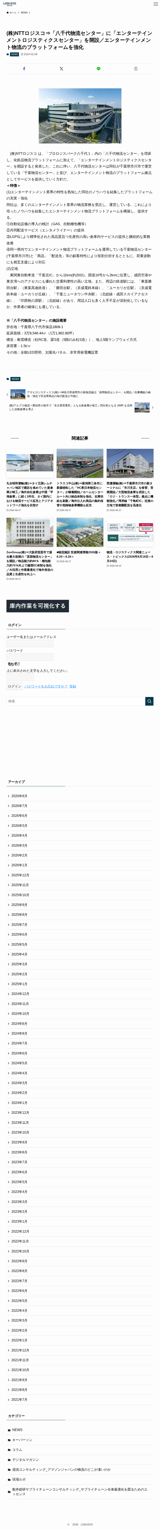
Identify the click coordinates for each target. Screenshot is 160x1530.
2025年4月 (19, 954)
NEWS (14, 54)
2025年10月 (20, 895)
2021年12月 (20, 1350)
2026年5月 (19, 825)
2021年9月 (19, 1380)
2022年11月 (20, 1241)
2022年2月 (19, 1330)
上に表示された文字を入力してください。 (38, 670)
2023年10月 (20, 1132)
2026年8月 (19, 796)
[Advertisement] (80, 741)
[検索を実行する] (149, 701)
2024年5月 (19, 1063)
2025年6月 (19, 934)
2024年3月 (19, 1083)
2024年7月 (19, 1043)
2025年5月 (19, 944)
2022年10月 (20, 1251)
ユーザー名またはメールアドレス (31, 637)
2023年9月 (19, 1142)
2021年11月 (20, 1360)
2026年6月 (19, 815)
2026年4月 (19, 835)
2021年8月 (19, 1390)
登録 (72, 686)
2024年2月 (19, 1093)
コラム (17, 1449)
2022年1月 (19, 1340)
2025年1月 (19, 984)
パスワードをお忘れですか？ (46, 686)
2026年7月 (19, 806)
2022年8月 (19, 1271)
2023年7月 (19, 1162)
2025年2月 (19, 974)
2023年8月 (19, 1152)
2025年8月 (19, 914)
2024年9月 (19, 1023)
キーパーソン (22, 1440)
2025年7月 (19, 924)
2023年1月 (19, 1221)
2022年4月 (19, 1310)
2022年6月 (19, 1291)
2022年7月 (19, 1281)
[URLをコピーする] (136, 68)
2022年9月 (19, 1261)
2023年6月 (19, 1172)
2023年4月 (19, 1192)
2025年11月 (20, 885)
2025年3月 (19, 964)
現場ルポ (19, 1479)
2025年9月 (19, 905)
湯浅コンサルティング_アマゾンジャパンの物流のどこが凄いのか (61, 1469)
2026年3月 (19, 845)
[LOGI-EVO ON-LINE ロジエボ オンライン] (9, 4)
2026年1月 (19, 865)
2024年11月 (20, 1004)
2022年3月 (19, 1320)
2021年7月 (19, 1399)
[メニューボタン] (156, 4)
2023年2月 (19, 1211)
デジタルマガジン (25, 1459)
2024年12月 (20, 994)
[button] (24, 68)
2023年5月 (19, 1182)
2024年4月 (19, 1073)
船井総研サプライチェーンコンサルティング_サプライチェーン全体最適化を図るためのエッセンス (80, 1492)
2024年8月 (19, 1033)
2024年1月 (19, 1103)
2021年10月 (20, 1370)
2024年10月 (20, 1013)
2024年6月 (19, 1053)
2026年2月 (19, 855)
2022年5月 (19, 1301)
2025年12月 (20, 875)
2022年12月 (20, 1231)
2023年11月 (20, 1122)
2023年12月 (20, 1112)
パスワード (14, 650)
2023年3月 (19, 1202)
